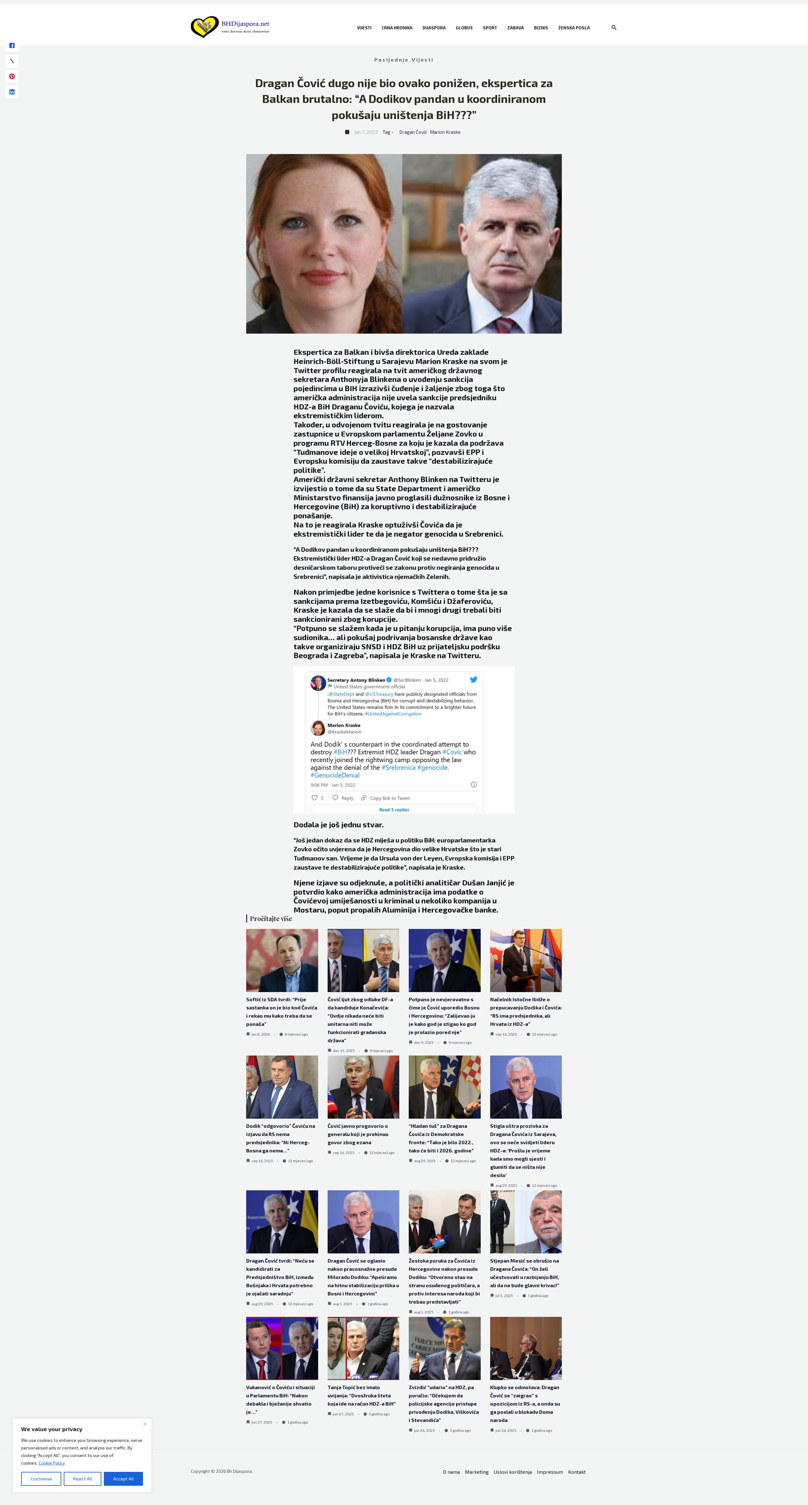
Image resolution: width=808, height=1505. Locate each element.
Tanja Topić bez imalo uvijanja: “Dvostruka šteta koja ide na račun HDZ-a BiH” (362, 1395)
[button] (614, 28)
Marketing (477, 1472)
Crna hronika (397, 27)
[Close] (145, 1424)
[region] (82, 1455)
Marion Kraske (445, 132)
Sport (490, 27)
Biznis (541, 27)
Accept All (123, 1478)
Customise (41, 1478)
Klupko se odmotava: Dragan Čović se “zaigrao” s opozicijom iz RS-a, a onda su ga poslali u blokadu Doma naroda (525, 1403)
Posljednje (391, 59)
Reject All (82, 1478)
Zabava (515, 27)
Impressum (550, 1472)
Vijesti (364, 27)
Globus (464, 27)
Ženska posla (574, 27)
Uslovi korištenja (513, 1472)
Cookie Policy (52, 1463)
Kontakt (577, 1472)
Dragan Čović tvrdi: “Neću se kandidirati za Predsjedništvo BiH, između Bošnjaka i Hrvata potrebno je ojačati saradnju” (280, 1277)
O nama (451, 1472)
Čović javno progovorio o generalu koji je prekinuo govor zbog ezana (358, 1134)
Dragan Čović (413, 132)
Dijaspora (434, 27)
